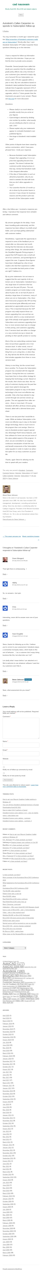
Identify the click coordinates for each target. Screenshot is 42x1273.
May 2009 (6, 1215)
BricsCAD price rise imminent (12, 929)
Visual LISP (29, 1001)
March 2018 (6, 1053)
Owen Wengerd (18, 558)
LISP (16, 988)
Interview (18, 473)
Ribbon (35, 994)
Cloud (8, 980)
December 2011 (8, 1150)
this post (11, 99)
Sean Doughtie (17, 634)
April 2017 (6, 1080)
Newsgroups (15, 990)
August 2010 (7, 1180)
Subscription (26, 473)
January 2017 (7, 1088)
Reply (4, 574)
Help (31, 984)
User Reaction (9, 1001)
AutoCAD (14, 963)
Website (5, 759)
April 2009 (6, 1217)
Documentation (30, 982)
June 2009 (6, 1212)
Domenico (6, 848)
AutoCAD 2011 (30, 967)
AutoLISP (24, 973)
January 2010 (7, 1199)
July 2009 (6, 1209)
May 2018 (6, 1048)
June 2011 (6, 1164)
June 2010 (6, 1185)
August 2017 (7, 1069)
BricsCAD (11, 975)
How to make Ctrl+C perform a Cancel (15, 810)
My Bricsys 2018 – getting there (13, 931)
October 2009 (7, 1201)
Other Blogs (27, 990)
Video (19, 1001)
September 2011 (8, 1158)
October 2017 (7, 1067)
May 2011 (6, 1166)
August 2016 (7, 1102)
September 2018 (8, 1037)
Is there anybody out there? (23, 840)
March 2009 (6, 1220)
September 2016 (8, 1099)
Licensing (7, 988)
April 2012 (6, 1139)
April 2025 (6, 1015)
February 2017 (7, 1085)
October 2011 (7, 1155)
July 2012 (6, 1131)
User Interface (29, 998)
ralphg (14, 583)
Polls (8, 993)
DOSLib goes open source (11, 920)
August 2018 (7, 1040)
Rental (25, 993)
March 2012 (6, 1142)
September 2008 (8, 1236)
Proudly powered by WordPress (12, 1269)
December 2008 (8, 1228)
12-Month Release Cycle (11, 961)
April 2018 (6, 1050)
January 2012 (7, 1147)
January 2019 (7, 1026)
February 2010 (7, 1196)
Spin (16, 996)
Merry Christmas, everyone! (12, 904)
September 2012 (8, 1126)
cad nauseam (21, 4)
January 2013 (7, 1115)
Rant (16, 994)
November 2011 (8, 1153)
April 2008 (6, 1250)
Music (6, 990)
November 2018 (8, 1032)
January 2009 (7, 1226)
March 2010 (6, 1193)
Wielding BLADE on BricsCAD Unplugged (16, 915)
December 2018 (8, 1029)
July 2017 (6, 1072)
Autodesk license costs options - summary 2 (17, 821)
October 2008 (7, 1234)
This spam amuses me (12, 536)
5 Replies (6, 31)
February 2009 (7, 1223)
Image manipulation (10, 986)
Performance (8, 991)
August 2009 (7, 1207)
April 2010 (6, 1191)
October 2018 (7, 1034)
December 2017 (8, 1061)
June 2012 (6, 1134)
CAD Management (18, 978)
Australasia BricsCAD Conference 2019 (15, 888)
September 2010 (8, 1177)
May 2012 (6, 1137)
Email (5, 750)
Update (15, 999)
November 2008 (8, 1231)
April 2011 (6, 1169)
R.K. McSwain (7, 840)
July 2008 (6, 1242)
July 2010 (6, 1182)
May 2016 (6, 1110)
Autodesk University (11, 973)
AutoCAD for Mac (10, 968)
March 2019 (6, 1021)
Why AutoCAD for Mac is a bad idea (23, 858)
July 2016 (6, 1104)
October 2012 (7, 1123)
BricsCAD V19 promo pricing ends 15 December (18, 918)
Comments (29, 470)
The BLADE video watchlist (11, 891)
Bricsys (25, 976)
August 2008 (7, 1239)
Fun (24, 984)
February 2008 (7, 1255)
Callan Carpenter (8, 476)
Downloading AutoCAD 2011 (12, 807)
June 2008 (6, 1244)
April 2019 (6, 1018)
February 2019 (7, 1023)
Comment (7, 716)
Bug (7, 978)
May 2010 (6, 1188)
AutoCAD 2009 (13, 966)
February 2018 (7, 1056)
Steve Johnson (13, 478)
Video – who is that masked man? (14, 912)
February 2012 (7, 1145)
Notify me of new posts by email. (14, 776)
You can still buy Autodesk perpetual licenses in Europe (21, 805)
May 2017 (6, 1077)
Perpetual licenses (21, 991)
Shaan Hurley (8, 996)
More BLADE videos (9, 896)
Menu (21, 14)
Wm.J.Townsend (8, 856)
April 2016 (6, 1112)
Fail (6, 984)
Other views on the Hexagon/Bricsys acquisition (18, 934)
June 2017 (6, 1075)
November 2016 (8, 1094)
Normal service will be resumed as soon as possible (19, 923)
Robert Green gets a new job (12, 894)
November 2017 (8, 1064)
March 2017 (6, 1083)
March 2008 (6, 1252)
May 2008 (6, 1247)
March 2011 (6, 1172)
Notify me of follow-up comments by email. (18, 769)
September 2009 (8, 1204)
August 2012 (7, 1129)
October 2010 (7, 1174)
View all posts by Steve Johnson (14, 519)
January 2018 (7, 1059)
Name (5, 741)
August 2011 (7, 1161)
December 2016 (8, 1091)
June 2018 (6, 1045)
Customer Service (8, 473)
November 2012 (8, 1120)
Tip (7, 998)
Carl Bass (30, 978)
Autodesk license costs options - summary (16, 818)
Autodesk (22, 470)
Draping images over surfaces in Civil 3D (24, 842)
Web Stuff (8, 1002)
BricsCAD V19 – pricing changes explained (17, 926)
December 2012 (8, 1118)
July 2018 (6, 1042)
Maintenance (26, 988)
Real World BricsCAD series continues (15, 899)
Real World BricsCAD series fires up (14, 902)
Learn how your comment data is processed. (20, 785)
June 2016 (6, 1107)
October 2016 (7, 1096)
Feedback (14, 984)
